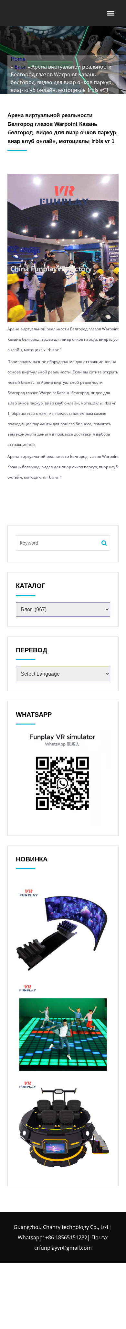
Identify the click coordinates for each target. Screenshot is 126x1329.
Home (18, 58)
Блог (20, 66)
